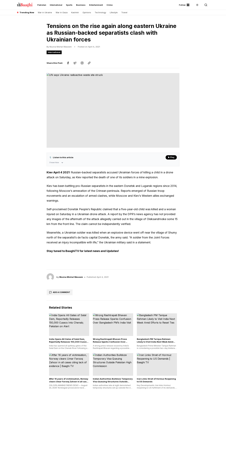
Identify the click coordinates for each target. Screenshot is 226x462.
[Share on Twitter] (75, 63)
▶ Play (171, 157)
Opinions (87, 12)
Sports (69, 5)
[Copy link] (89, 63)
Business (80, 5)
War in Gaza (61, 12)
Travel (124, 12)
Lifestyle (114, 12)
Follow (182, 5)
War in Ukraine (45, 12)
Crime (110, 5)
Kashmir (75, 12)
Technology (100, 12)
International (56, 5)
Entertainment (96, 5)
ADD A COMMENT (61, 292)
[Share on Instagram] (82, 63)
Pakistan (41, 5)
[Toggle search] (206, 5)
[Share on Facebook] (68, 63)
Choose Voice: (54, 162)
